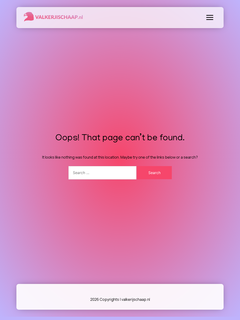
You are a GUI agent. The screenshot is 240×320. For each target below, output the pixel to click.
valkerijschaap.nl (135, 299)
